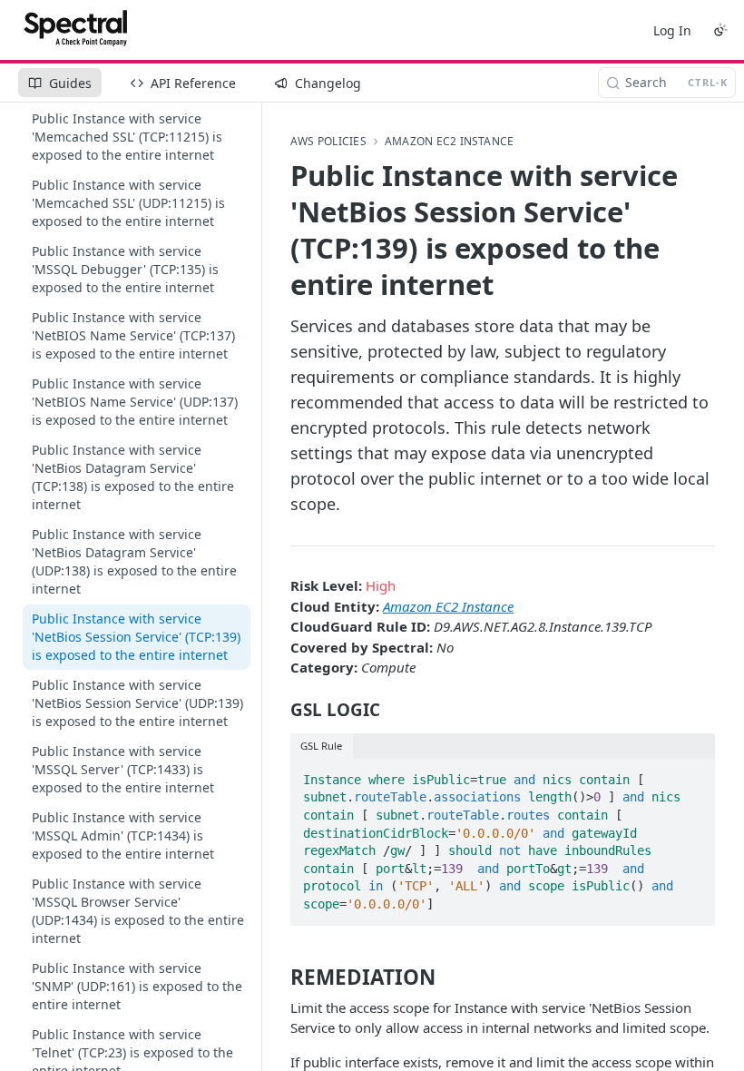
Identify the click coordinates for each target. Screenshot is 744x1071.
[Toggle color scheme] (720, 29)
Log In (672, 30)
